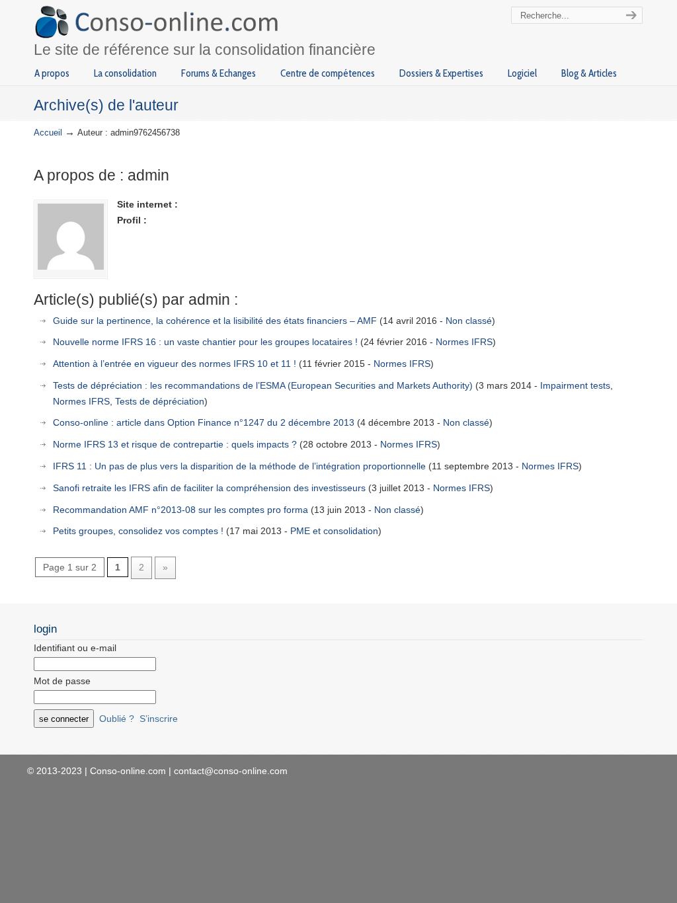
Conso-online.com (158, 22)
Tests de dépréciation (159, 401)
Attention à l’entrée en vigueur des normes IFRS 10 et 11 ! (174, 363)
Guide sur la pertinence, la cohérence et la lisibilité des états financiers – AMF (215, 320)
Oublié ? (116, 718)
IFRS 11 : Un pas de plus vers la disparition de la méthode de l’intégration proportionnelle (239, 466)
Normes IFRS (464, 341)
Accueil (48, 132)
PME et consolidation (334, 531)
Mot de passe (62, 681)
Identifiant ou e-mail (75, 648)
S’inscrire (158, 718)
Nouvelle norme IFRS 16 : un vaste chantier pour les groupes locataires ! (205, 341)
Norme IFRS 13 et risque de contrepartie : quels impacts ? (175, 444)
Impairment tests (575, 385)
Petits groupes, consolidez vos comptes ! (138, 531)
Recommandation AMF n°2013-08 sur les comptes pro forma (180, 509)
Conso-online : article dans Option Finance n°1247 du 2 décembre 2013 (203, 422)
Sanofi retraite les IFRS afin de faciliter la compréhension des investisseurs (209, 488)
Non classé (469, 320)
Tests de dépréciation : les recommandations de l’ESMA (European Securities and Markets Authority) (263, 385)
